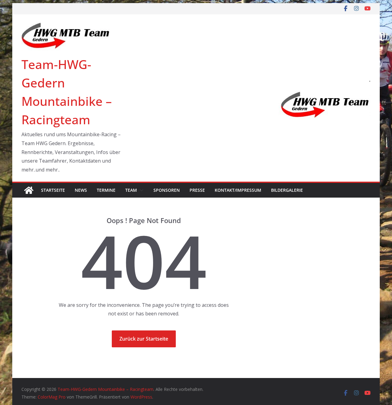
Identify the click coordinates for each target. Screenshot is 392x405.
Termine (106, 190)
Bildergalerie (287, 190)
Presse (197, 190)
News (81, 190)
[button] (140, 190)
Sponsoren (166, 190)
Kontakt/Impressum (238, 190)
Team (131, 190)
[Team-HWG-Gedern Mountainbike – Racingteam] (28, 190)
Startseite (53, 190)
